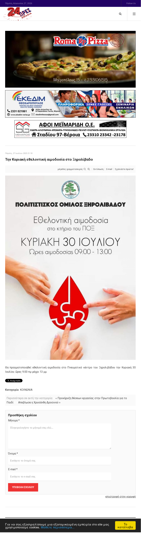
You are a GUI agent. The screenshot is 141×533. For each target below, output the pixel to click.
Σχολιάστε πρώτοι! (124, 169)
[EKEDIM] (70, 104)
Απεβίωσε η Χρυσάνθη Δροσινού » (39, 402)
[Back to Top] (132, 518)
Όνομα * (13, 453)
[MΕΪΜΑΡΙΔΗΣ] (70, 129)
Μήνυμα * (14, 420)
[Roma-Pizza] (70, 59)
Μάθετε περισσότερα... (58, 527)
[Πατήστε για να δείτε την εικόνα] (70, 267)
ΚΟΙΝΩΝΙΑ (26, 389)
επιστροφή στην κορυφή (120, 496)
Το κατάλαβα (125, 525)
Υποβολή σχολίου (23, 487)
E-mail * (13, 469)
